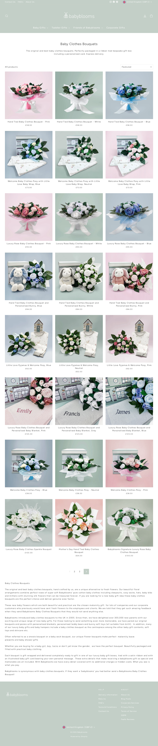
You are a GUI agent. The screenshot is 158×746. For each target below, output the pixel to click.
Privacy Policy (127, 707)
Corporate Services (130, 703)
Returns (102, 699)
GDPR (123, 715)
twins (55, 646)
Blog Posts (126, 699)
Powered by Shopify (79, 736)
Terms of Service (129, 711)
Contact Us (10, 2)
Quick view (29, 116)
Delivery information (108, 695)
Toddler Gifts (60, 27)
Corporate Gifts (115, 27)
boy (49, 646)
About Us (30, 2)
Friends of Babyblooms (87, 27)
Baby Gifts (39, 27)
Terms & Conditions (108, 707)
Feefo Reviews (127, 719)
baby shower (26, 640)
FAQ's (20, 2)
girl (44, 646)
